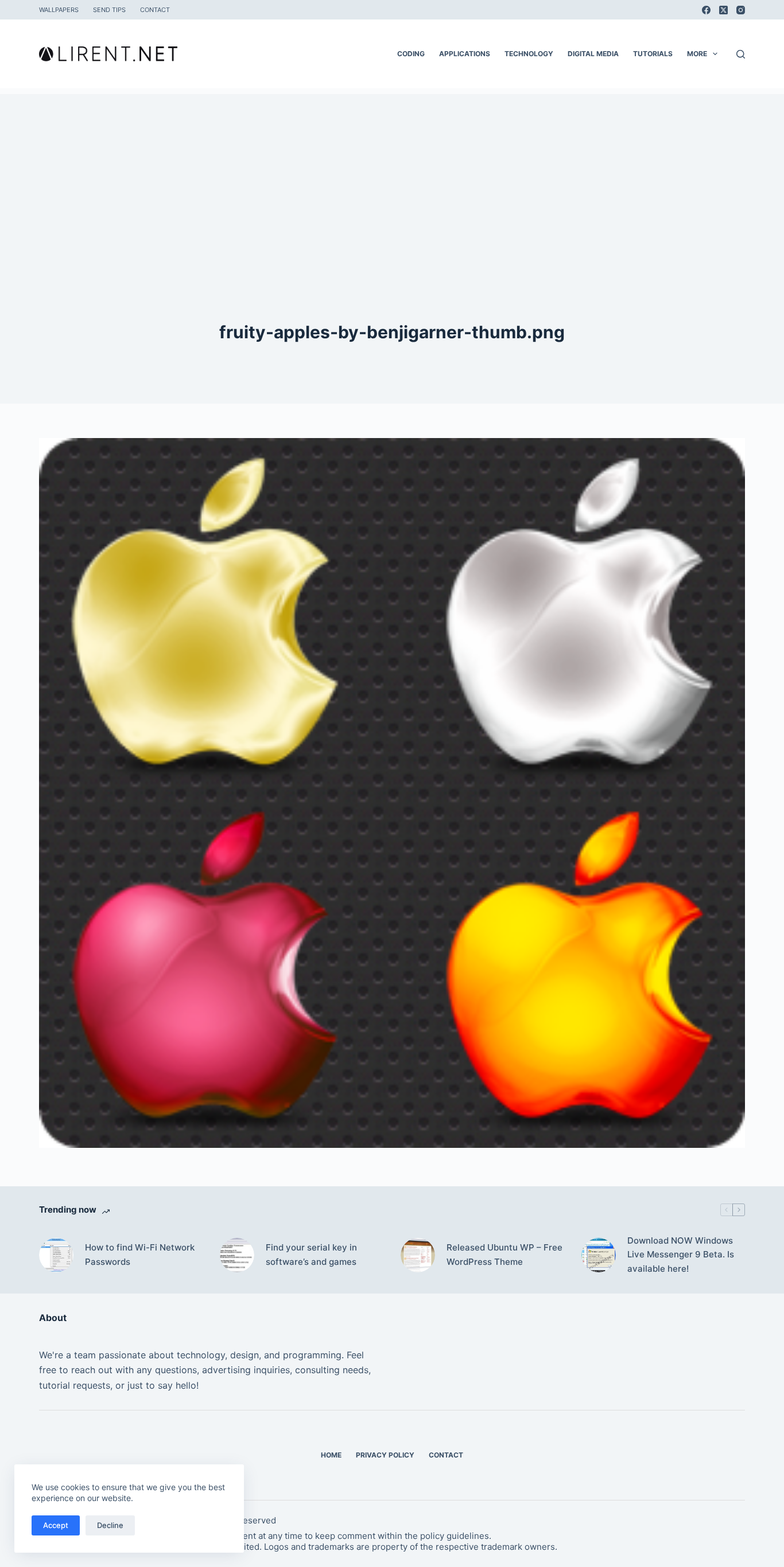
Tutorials (653, 53)
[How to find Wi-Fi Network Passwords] (56, 1255)
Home (331, 1455)
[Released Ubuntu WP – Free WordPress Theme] (418, 1255)
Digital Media (593, 53)
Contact (155, 10)
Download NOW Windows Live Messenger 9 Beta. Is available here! (680, 1255)
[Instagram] (740, 10)
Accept (55, 1525)
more (697, 53)
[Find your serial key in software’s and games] (237, 1255)
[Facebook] (706, 10)
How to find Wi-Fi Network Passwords (140, 1254)
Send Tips (109, 10)
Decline (110, 1525)
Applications (464, 53)
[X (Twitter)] (723, 10)
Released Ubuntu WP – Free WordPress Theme (504, 1254)
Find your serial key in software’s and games (311, 1254)
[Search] (740, 54)
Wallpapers (59, 10)
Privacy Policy (385, 1455)
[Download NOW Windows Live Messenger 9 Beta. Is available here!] (598, 1255)
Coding (411, 53)
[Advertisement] (392, 174)
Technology (528, 53)
